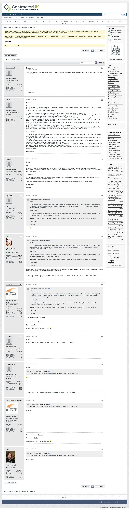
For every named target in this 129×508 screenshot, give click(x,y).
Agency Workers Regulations (113, 76)
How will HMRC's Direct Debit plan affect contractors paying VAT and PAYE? (115, 198)
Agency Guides (112, 118)
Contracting (6, 21)
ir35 (114, 253)
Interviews (111, 114)
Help (20, 14)
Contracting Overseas (114, 97)
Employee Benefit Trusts (115, 73)
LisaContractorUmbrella (14, 285)
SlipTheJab (9, 195)
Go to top (122, 502)
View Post (49, 199)
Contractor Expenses (114, 103)
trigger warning (111, 265)
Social (113, 21)
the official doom (113, 263)
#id (102, 100)
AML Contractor (11, 100)
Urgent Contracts (113, 108)
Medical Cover (112, 152)
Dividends (111, 83)
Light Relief (118, 21)
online (121, 261)
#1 (102, 68)
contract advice (115, 250)
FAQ (15, 17)
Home (109, 65)
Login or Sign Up (9, 14)
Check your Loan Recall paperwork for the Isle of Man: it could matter (115, 168)
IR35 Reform (92, 21)
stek (7, 449)
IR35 (109, 71)
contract (109, 250)
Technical (99, 21)
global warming (116, 251)
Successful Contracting (115, 95)
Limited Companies (113, 81)
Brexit (16, 21)
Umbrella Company (113, 85)
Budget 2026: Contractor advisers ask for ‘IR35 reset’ (115, 175)
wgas (120, 265)
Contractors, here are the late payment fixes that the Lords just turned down (115, 190)
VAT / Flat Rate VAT (114, 87)
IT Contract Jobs (113, 106)
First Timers (111, 69)
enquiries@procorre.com (45, 178)
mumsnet (117, 261)
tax (108, 263)
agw (114, 248)
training (119, 263)
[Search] (124, 14)
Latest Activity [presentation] (16, 59)
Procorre (8, 159)
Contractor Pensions (114, 150)
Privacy (114, 502)
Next (101, 50)
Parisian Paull (10, 68)
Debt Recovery (112, 148)
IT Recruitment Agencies (115, 158)
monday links (114, 259)
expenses (110, 251)
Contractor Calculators (114, 99)
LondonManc (10, 364)
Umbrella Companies (58, 21)
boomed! (118, 248)
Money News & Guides (114, 91)
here (75, 36)
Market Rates (112, 110)
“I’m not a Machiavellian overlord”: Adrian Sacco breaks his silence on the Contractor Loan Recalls (115, 213)
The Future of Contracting (82, 21)
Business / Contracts (24, 21)
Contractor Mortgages (114, 142)
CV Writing (111, 116)
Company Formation (114, 146)
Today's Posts (8, 17)
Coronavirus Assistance (36, 21)
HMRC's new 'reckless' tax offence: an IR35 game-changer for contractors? (115, 205)
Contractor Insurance (114, 135)
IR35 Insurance (112, 140)
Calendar (21, 17)
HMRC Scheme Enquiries (69, 21)
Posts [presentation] (7, 59)
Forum (9, 27)
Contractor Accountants (115, 156)
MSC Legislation (113, 79)
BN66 (117, 71)
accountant (110, 248)
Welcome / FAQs (106, 21)
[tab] (7, 59)
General (12, 21)
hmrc (111, 253)
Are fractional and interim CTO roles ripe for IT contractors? (115, 229)
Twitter (36, 325)
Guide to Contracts (113, 93)
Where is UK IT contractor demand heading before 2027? (115, 236)
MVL (109, 101)
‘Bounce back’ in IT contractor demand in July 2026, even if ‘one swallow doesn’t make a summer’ (115, 222)
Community (29, 17)
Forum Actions (40, 17)
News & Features (113, 67)
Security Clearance (113, 112)
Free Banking (112, 144)
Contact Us (106, 502)
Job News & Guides (114, 89)
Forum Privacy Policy (61, 32)
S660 (113, 71)
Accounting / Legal (47, 21)
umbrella (116, 265)
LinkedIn (40, 322)
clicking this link (34, 31)
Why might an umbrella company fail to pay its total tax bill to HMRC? (114, 183)
